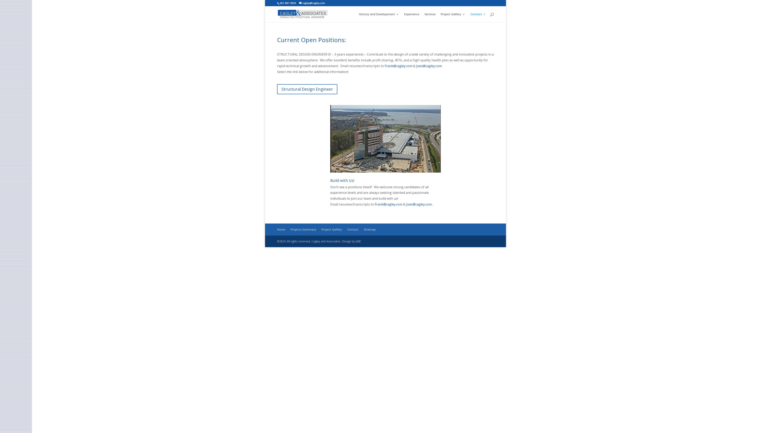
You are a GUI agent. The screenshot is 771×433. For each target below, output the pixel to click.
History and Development (377, 14)
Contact (476, 14)
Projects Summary (303, 229)
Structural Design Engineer (307, 89)
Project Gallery (451, 14)
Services (429, 14)
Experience (411, 14)
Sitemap (370, 229)
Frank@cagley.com (398, 66)
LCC (358, 241)
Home (281, 229)
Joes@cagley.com (429, 66)
